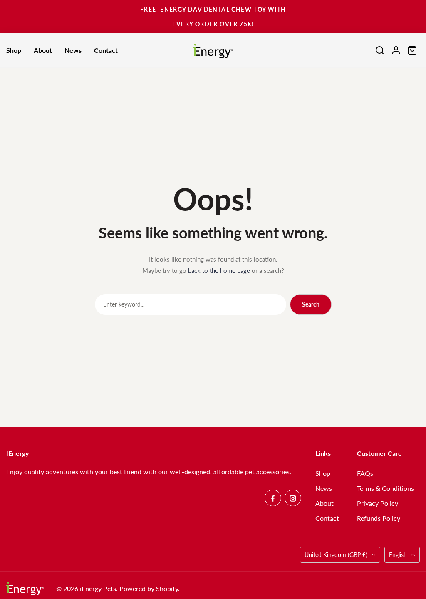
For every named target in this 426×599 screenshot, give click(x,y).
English (398, 554)
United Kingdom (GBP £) (337, 554)
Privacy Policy (377, 503)
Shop (322, 473)
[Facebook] (273, 498)
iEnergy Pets (98, 588)
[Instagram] (293, 498)
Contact (327, 518)
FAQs (365, 473)
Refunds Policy (378, 518)
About (324, 503)
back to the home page (219, 270)
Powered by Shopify (148, 588)
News (323, 488)
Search (311, 304)
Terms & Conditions (385, 488)
